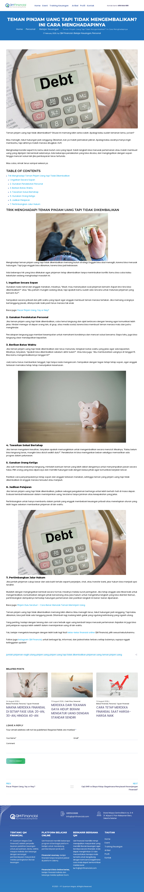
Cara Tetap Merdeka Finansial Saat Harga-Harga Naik (113, 711)
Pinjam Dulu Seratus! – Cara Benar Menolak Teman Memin (46, 605)
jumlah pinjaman (14, 654)
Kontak (90, 5)
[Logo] (15, 5)
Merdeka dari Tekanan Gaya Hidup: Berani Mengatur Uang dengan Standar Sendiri (70, 711)
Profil (82, 5)
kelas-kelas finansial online (81, 632)
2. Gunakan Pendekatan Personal (26, 183)
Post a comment (16, 761)
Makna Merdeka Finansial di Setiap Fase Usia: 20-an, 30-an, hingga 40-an (25, 711)
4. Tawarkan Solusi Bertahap (24, 192)
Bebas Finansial (12, 704)
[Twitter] (11, 868)
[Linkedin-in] (19, 868)
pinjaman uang (94, 654)
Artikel (75, 5)
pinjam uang (42, 654)
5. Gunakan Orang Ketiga (22, 196)
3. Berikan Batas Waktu (21, 187)
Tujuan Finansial (32, 704)
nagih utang (30, 654)
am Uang (80, 605)
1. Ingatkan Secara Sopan (22, 179)
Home (37, 5)
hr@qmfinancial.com (86, 868)
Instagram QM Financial (30, 639)
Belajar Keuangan (49, 29)
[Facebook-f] (15, 868)
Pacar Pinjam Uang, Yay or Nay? (33, 310)
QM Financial (66, 33)
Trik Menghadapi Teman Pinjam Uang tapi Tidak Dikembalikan (39, 175)
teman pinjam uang (112, 654)
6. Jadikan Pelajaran (20, 200)
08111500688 (72, 813)
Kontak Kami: (117, 6)
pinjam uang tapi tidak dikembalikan (67, 654)
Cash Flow (69, 701)
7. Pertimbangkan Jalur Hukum (25, 204)
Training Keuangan (59, 5)
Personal (30, 29)
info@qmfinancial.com (77, 816)
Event (45, 5)
